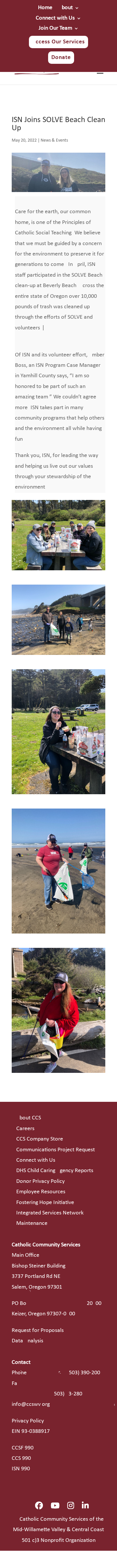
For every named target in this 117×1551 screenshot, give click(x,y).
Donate (61, 57)
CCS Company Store (39, 1139)
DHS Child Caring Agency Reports (54, 1171)
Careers (25, 1129)
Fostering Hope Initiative (45, 1202)
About (65, 8)
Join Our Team (55, 28)
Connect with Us (55, 18)
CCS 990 (21, 1458)
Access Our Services (58, 42)
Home (45, 8)
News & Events (54, 140)
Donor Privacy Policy (40, 1181)
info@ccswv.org (31, 1404)
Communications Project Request (55, 1150)
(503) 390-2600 (83, 1373)
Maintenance (31, 1223)
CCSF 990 (22, 1448)
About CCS (28, 1118)
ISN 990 (21, 1469)
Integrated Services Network (50, 1213)
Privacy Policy (28, 1421)
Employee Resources (40, 1192)
